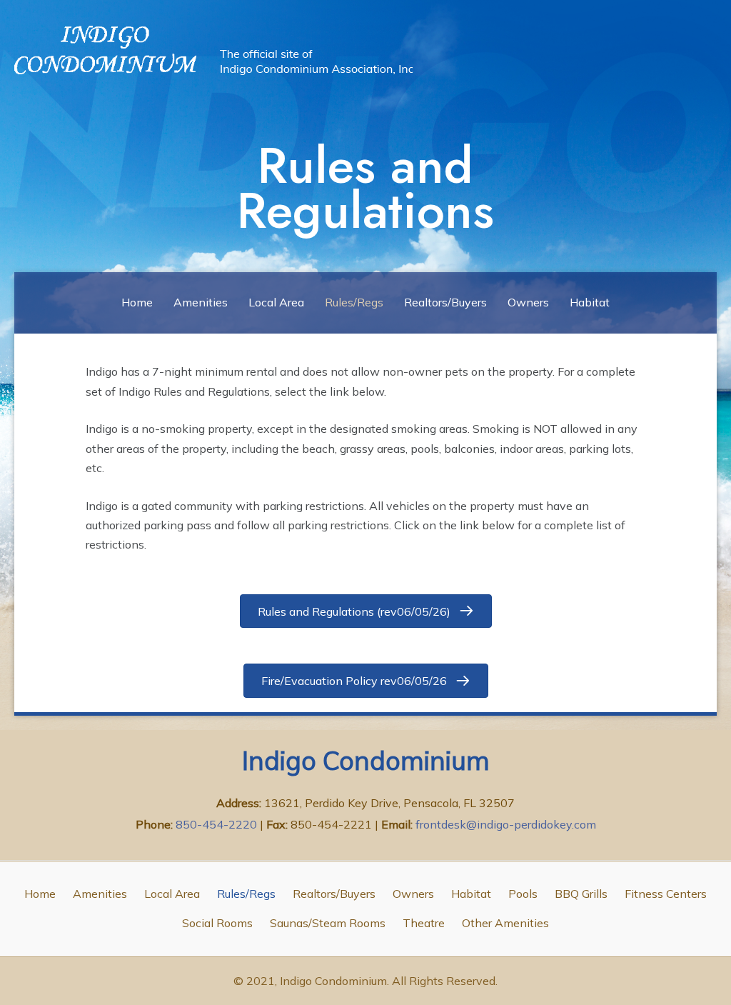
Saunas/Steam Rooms (327, 923)
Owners (528, 302)
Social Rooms (217, 923)
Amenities (200, 302)
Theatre (424, 923)
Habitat (590, 302)
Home (137, 302)
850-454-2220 (218, 824)
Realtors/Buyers (445, 302)
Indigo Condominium (366, 760)
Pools (523, 893)
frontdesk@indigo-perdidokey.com (505, 824)
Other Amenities (505, 923)
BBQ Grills (581, 893)
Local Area (276, 302)
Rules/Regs (354, 302)
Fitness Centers (666, 893)
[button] (366, 611)
